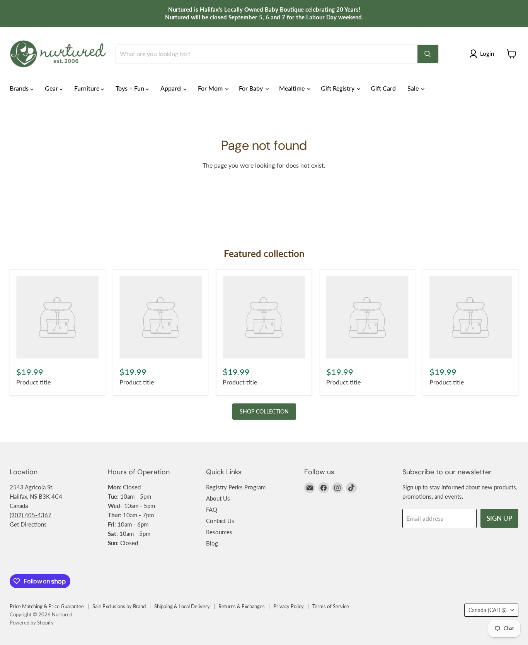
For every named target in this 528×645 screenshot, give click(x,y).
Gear (52, 88)
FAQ (211, 509)
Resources (219, 531)
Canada (487, 610)
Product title (33, 382)
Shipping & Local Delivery (182, 606)
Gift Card (383, 88)
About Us (218, 498)
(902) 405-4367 (30, 514)
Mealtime (292, 88)
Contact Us (220, 520)
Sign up (499, 518)
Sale (413, 88)
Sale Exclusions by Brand (119, 606)
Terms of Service (330, 606)
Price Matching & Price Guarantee (47, 606)
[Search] (427, 54)
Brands (20, 88)
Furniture (87, 88)
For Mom (211, 88)
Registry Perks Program (236, 487)
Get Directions (28, 524)
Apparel (171, 88)
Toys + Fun (131, 88)
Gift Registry (338, 88)
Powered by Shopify (32, 622)
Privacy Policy (288, 606)
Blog (212, 543)
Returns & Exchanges (241, 606)
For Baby (251, 88)
